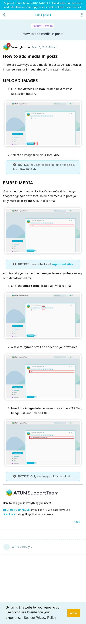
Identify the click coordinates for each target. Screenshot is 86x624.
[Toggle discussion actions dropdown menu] (82, 14)
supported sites (62, 264)
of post (42, 15)
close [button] (74, 613)
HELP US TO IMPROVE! (17, 510)
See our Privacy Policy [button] (40, 617)
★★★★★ (10, 514)
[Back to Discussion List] (4, 14)
